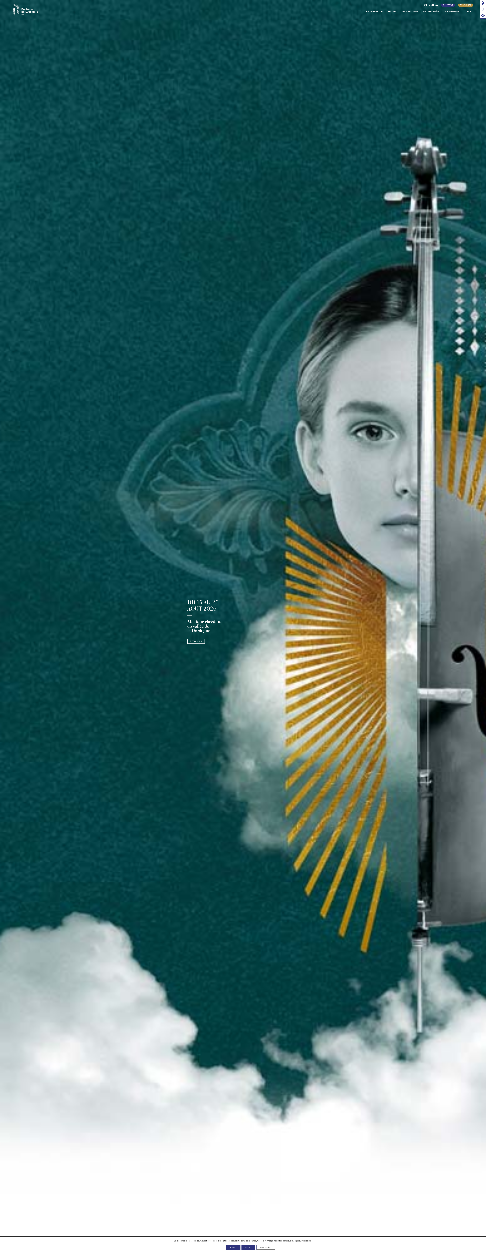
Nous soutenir (452, 11)
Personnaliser (265, 1247)
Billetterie (448, 5)
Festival (392, 11)
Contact (469, 11)
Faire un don (465, 5)
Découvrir (196, 641)
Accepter (233, 1247)
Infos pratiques (410, 11)
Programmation (374, 11)
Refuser (248, 1247)
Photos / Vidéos (431, 11)
